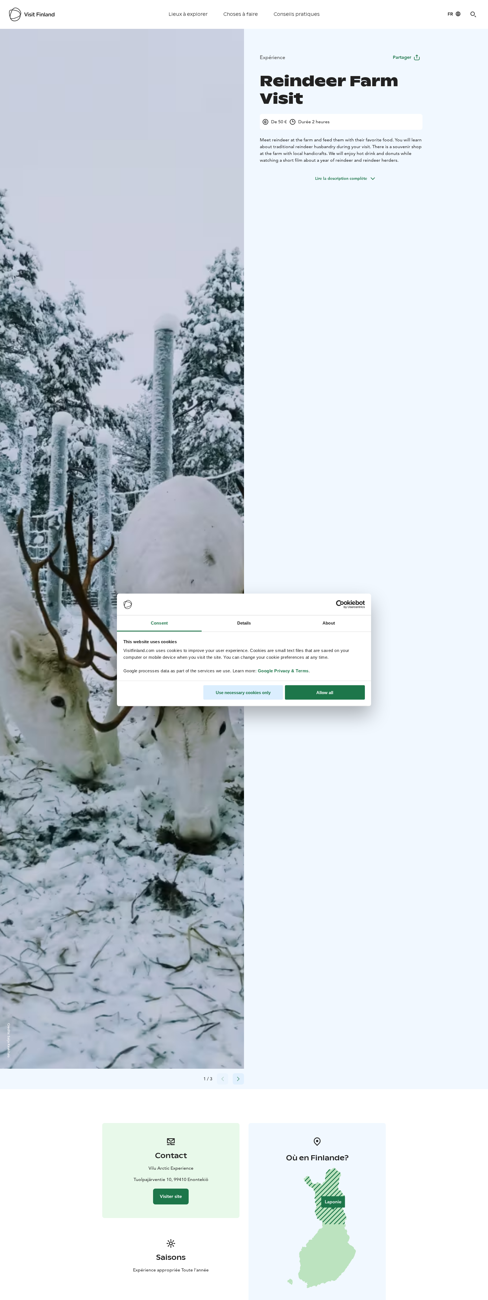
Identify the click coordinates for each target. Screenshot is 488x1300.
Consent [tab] (159, 623)
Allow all (324, 692)
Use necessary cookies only (243, 692)
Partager (402, 57)
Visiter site (171, 1196)
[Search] (473, 14)
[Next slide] (238, 1079)
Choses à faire (240, 14)
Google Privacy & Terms (283, 670)
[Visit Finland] (32, 14)
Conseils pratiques (297, 14)
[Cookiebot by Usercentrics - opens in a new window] (340, 604)
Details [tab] (244, 623)
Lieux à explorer (188, 14)
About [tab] (329, 623)
